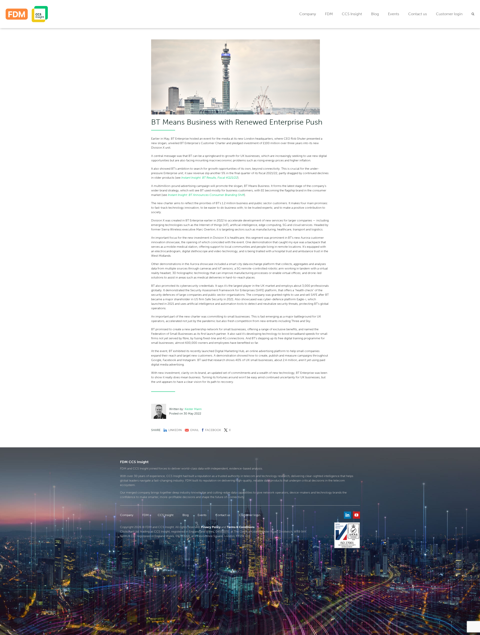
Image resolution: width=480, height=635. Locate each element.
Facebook (213, 430)
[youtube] (356, 515)
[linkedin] (347, 515)
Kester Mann (193, 409)
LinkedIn (175, 430)
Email (194, 430)
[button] (473, 14)
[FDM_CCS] (27, 7)
